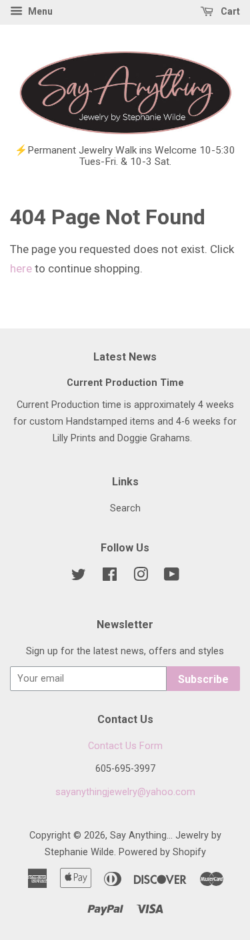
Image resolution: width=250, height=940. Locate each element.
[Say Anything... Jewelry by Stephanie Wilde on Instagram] (140, 577)
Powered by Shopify (162, 852)
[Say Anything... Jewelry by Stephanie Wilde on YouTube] (171, 577)
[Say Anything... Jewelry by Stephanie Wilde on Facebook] (109, 577)
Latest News (125, 356)
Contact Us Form (125, 746)
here (21, 268)
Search (125, 508)
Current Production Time (125, 383)
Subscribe (203, 679)
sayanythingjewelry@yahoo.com (125, 792)
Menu (39, 11)
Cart (229, 11)
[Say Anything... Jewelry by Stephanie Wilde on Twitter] (78, 577)
